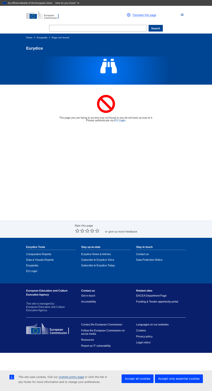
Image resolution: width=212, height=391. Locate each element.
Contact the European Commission (101, 324)
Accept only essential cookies (179, 378)
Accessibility (88, 301)
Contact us (142, 254)
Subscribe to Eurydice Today (98, 265)
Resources (87, 339)
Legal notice (143, 342)
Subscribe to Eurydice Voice (97, 259)
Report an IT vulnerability (96, 345)
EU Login (119, 120)
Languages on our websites (152, 324)
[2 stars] (80, 231)
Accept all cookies (137, 378)
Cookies (141, 330)
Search (155, 28)
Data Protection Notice (149, 259)
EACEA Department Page (151, 295)
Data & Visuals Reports (40, 259)
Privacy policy (144, 336)
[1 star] (77, 231)
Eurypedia (42, 37)
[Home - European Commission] (64, 15)
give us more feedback (122, 231)
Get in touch (88, 295)
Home (29, 37)
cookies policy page (71, 377)
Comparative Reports (38, 254)
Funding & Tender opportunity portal (157, 301)
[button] (182, 14)
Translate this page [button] (144, 15)
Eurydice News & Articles (96, 254)
